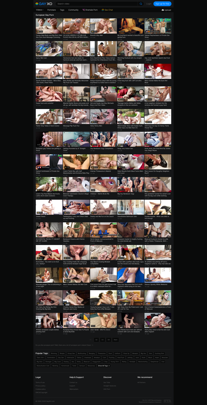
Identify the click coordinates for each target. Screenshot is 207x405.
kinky (79, 361)
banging (92, 353)
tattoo (79, 357)
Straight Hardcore (110, 386)
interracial (70, 357)
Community (73, 10)
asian (157, 357)
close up (126, 353)
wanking (55, 366)
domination (51, 357)
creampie (87, 357)
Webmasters (74, 389)
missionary (91, 366)
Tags (62, 10)
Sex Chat (109, 10)
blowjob (135, 353)
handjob (132, 361)
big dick (39, 361)
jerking (130, 357)
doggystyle (97, 361)
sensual (82, 366)
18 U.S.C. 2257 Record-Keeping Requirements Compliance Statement (150, 401)
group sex (71, 353)
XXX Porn (107, 389)
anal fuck (120, 357)
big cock (57, 361)
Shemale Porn (91, 10)
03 (103, 340)
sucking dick (159, 353)
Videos (39, 10)
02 (96, 340)
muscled (165, 357)
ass (73, 361)
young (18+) (115, 361)
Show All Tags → (104, 366)
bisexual (87, 361)
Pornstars (51, 10)
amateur (97, 357)
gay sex (61, 357)
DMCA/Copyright (41, 392)
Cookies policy (41, 389)
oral (162, 361)
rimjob (62, 353)
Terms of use (40, 382)
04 (109, 340)
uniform (117, 353)
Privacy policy (40, 386)
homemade (65, 366)
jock (137, 357)
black (150, 357)
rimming (54, 353)
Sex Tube (107, 382)
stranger (48, 361)
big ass (143, 353)
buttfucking (82, 353)
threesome (102, 353)
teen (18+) (40, 357)
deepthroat (154, 361)
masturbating (143, 361)
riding (124, 361)
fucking (111, 357)
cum (104, 357)
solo (150, 353)
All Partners (141, 382)
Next (115, 340)
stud (110, 353)
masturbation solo (43, 366)
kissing (66, 361)
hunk (143, 357)
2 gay (106, 361)
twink (74, 366)
